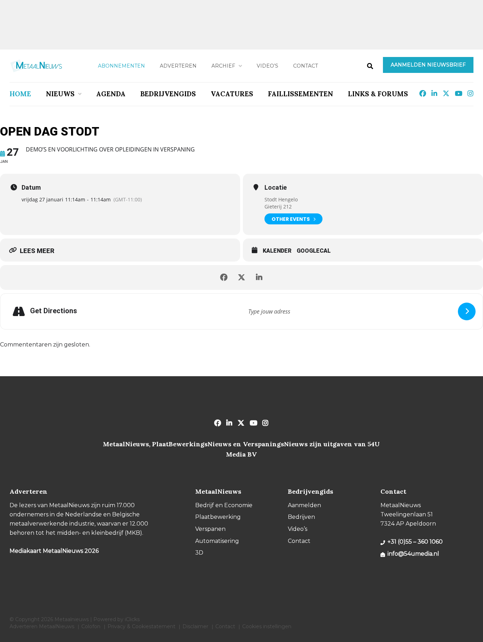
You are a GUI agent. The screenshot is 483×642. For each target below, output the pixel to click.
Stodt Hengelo (281, 199)
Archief (223, 66)
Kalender (277, 250)
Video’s (267, 66)
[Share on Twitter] (241, 277)
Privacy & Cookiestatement (141, 626)
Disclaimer (195, 626)
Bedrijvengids (168, 94)
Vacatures (232, 94)
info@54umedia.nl (413, 553)
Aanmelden (304, 505)
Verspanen (210, 529)
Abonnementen (121, 66)
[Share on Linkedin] (259, 277)
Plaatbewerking (218, 517)
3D (199, 552)
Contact (305, 66)
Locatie (275, 187)
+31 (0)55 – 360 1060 (415, 541)
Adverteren (178, 66)
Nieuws (60, 94)
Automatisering (217, 541)
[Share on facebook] (224, 277)
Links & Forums (378, 94)
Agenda (111, 94)
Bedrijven (301, 517)
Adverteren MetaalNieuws (42, 626)
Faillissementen (300, 94)
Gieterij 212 (278, 206)
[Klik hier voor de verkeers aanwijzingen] (467, 311)
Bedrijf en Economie (223, 505)
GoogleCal (314, 250)
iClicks (132, 619)
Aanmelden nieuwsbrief (428, 65)
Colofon (90, 626)
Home (20, 94)
